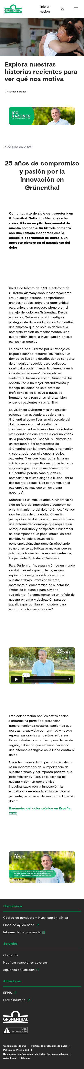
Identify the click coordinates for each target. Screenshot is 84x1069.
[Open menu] (76, 9)
